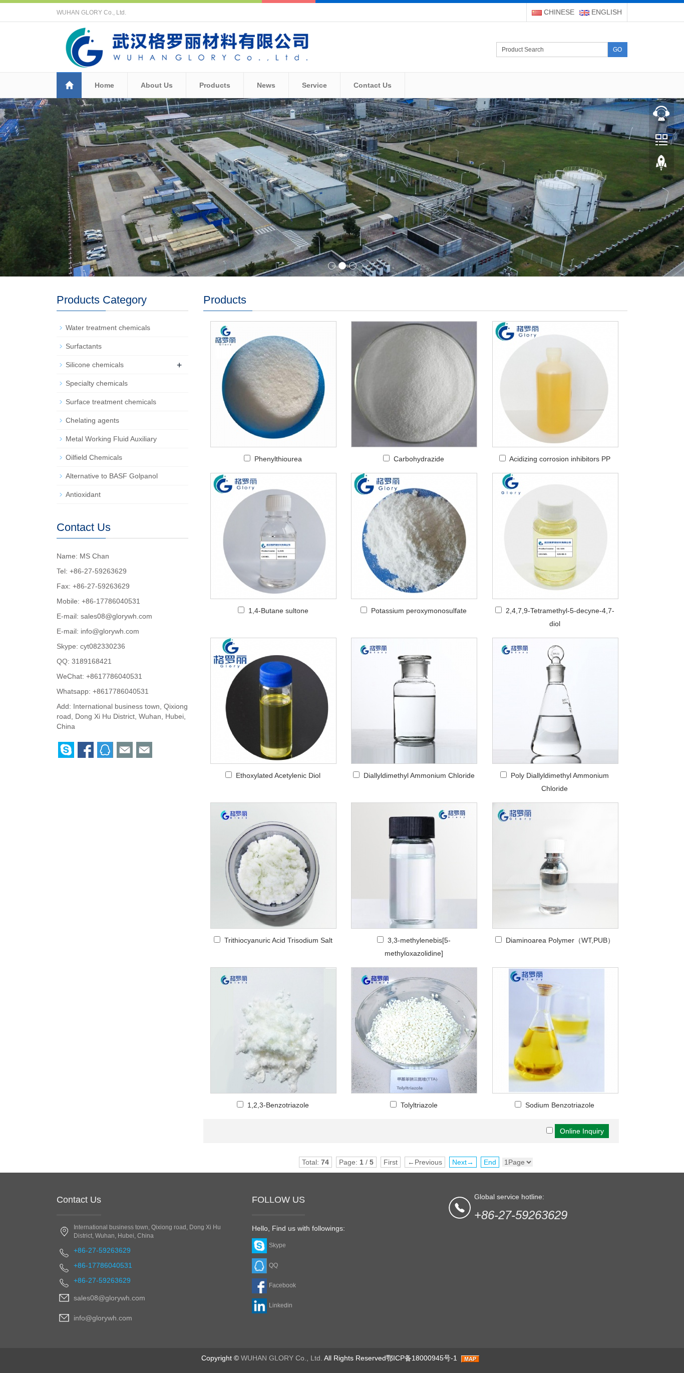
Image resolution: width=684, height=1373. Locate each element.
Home (104, 85)
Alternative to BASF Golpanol (112, 476)
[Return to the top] (661, 165)
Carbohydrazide (419, 459)
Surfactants (84, 346)
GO (617, 49)
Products (214, 85)
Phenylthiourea (278, 459)
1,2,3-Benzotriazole (278, 1105)
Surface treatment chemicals (111, 402)
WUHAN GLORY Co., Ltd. (281, 1358)
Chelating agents (92, 420)
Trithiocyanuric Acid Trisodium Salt (278, 940)
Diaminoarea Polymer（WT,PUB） (560, 940)
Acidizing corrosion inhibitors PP (559, 459)
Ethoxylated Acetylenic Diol (278, 775)
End (490, 1162)
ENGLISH (605, 12)
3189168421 (92, 661)
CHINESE (558, 12)
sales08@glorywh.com (116, 616)
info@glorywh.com (110, 631)
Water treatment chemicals (108, 328)
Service (314, 85)
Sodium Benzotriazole (559, 1105)
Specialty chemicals (97, 383)
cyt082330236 (102, 646)
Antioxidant (83, 494)
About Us (157, 85)
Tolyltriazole (419, 1105)
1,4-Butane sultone (278, 611)
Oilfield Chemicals (94, 457)
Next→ (463, 1162)
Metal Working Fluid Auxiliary (111, 439)
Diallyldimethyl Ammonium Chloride (419, 775)
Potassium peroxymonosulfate (419, 611)
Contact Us (373, 85)
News (266, 85)
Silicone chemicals (95, 365)
